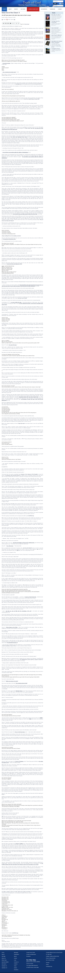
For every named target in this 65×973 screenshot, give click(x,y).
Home (3, 952)
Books (15, 956)
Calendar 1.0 (4, 965)
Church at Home (29, 963)
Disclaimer (28, 956)
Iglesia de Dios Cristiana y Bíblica (33, 961)
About (10, 9)
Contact (60, 9)
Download (27, 24)
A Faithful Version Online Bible (32, 967)
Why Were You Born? (56, 15)
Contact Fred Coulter (30, 952)
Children (15, 964)
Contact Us (16, 962)
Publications (16, 954)
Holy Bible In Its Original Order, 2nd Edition (56, 42)
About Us (4, 958)
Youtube (47, 962)
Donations (52, 9)
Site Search (4, 964)
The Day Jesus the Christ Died (55, 22)
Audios (15, 967)
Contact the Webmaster (31, 954)
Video (15, 965)
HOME (4, 9)
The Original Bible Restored (32, 965)
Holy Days (23, 9)
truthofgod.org (49, 966)
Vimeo (47, 964)
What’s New (4, 960)
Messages (16, 952)
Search (3, 954)
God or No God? (54, 28)
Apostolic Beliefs (5, 962)
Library (15, 958)
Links (15, 960)
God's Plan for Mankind (56, 35)
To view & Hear (58, 46)
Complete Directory (33, 9)
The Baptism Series (55, 48)
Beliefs (16, 9)
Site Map (3, 956)
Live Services (44, 9)
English (55, 5)
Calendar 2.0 (4, 967)
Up (14, 19)
